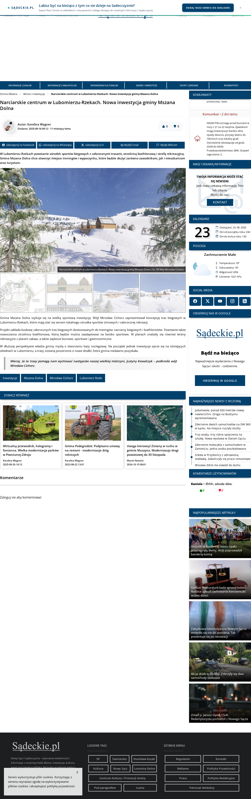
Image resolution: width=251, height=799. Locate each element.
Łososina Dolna (144, 768)
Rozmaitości (231, 85)
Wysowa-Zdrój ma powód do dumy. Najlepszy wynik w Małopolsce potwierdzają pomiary (218, 464)
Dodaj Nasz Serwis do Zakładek (208, 7)
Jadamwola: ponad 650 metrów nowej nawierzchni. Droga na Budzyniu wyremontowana (219, 409)
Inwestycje (10, 378)
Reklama (183, 768)
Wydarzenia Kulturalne (104, 85)
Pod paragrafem (105, 788)
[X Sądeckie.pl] (207, 301)
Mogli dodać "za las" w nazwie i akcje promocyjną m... (220, 489)
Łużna (140, 788)
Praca (183, 778)
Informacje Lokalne (20, 85)
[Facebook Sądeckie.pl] (195, 301)
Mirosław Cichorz (61, 378)
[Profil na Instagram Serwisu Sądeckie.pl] (232, 301)
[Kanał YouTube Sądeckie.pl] (220, 301)
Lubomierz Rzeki (91, 378)
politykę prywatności (61, 786)
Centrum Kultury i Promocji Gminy (122, 778)
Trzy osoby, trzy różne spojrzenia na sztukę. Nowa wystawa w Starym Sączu (220, 431)
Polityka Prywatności (221, 768)
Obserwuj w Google (220, 380)
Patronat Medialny (202, 788)
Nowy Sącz (120, 768)
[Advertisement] (125, 51)
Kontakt (220, 202)
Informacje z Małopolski (62, 85)
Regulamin (183, 759)
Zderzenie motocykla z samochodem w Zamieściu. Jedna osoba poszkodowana (220, 442)
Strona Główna (8, 94)
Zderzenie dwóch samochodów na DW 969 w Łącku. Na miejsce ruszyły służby (222, 421)
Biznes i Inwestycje (146, 85)
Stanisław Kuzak (144, 759)
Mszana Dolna (33, 378)
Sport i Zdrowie (189, 85)
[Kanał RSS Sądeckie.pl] (245, 301)
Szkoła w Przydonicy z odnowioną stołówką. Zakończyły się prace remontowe (222, 452)
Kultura (98, 768)
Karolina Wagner (39, 124)
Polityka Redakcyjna (221, 778)
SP (98, 759)
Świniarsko (119, 759)
